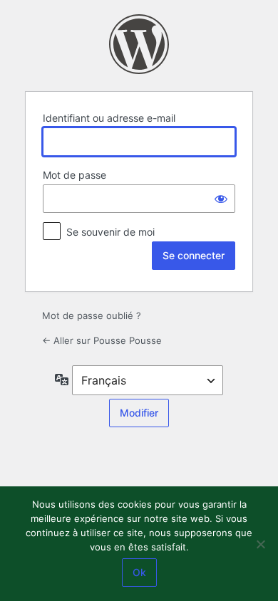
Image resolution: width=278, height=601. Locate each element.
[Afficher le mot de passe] (221, 198)
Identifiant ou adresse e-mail (109, 118)
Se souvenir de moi (110, 232)
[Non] (260, 544)
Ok (139, 572)
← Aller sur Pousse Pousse (102, 340)
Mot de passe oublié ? (91, 315)
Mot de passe (74, 175)
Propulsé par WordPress (139, 44)
